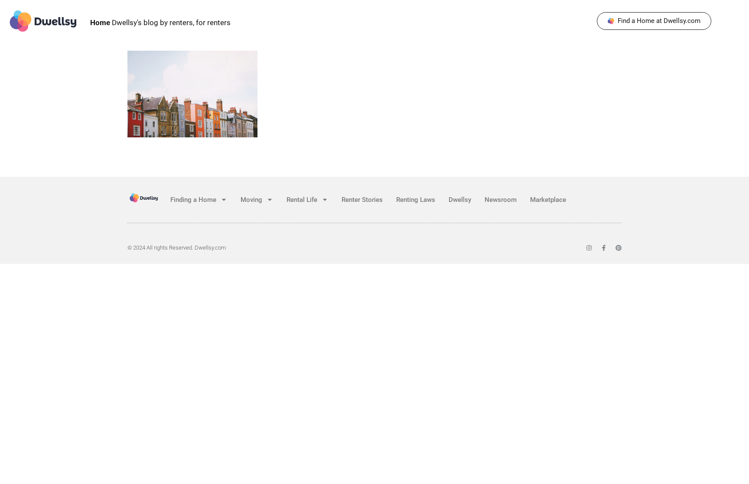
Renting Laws (415, 200)
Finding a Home (193, 200)
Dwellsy (460, 200)
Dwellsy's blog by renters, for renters (160, 22)
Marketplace (548, 200)
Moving (251, 200)
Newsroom (501, 200)
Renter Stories (362, 200)
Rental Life (302, 200)
